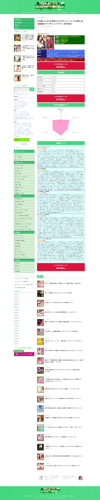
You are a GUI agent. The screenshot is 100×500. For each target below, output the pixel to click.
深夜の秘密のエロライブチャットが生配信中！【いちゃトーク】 (60, 436)
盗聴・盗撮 (31, 118)
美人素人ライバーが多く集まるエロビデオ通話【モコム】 (59, 302)
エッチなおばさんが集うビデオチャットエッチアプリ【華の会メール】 (62, 465)
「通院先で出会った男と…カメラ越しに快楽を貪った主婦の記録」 (28, 57)
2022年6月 (16, 341)
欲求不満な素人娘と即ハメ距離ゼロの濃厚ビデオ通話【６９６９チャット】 (63, 408)
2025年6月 (16, 307)
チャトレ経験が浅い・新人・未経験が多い (72, 55)
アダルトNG (29, 124)
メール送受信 (26, 114)
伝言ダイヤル (25, 115)
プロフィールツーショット (21, 257)
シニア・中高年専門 (28, 126)
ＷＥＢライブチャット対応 (20, 124)
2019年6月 (16, 343)
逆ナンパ (16, 120)
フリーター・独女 (67, 50)
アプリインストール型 (59, 55)
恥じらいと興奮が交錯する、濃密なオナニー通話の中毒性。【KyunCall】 (63, 283)
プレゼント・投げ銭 (18, 114)
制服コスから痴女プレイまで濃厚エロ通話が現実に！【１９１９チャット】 (63, 321)
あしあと (57, 52)
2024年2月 (16, 312)
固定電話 (18, 271)
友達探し (30, 131)
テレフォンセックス (63, 52)
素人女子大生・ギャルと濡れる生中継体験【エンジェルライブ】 (60, 312)
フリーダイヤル (27, 112)
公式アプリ (53, 56)
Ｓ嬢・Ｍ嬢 (17, 101)
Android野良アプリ (18, 123)
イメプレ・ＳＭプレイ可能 (21, 226)
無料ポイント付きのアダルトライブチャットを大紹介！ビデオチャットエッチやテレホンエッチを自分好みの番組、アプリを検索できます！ (50, 495)
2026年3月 (16, 297)
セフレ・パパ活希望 (18, 127)
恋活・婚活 (17, 133)
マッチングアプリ (25, 94)
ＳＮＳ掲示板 (17, 94)
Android (16, 97)
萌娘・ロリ (25, 106)
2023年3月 (16, 330)
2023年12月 (16, 317)
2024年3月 (16, 310)
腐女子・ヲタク (18, 106)
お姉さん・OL (50, 50)
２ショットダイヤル (26, 93)
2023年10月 (16, 320)
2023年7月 (16, 328)
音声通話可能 (74, 56)
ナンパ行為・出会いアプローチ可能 (21, 130)
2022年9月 (16, 338)
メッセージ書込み (70, 52)
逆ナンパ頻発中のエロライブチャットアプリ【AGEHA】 (59, 293)
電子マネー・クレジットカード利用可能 (64, 56)
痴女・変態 (25, 105)
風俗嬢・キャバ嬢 (18, 108)
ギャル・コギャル (18, 102)
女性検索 (16, 118)
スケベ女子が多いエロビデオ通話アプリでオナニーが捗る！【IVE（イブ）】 (64, 427)
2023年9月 (16, 322)
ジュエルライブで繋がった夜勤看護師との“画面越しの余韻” (28, 67)
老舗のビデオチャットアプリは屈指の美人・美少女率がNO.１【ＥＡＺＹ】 (63, 398)
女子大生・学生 (79, 50)
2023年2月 (16, 333)
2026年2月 (16, 299)
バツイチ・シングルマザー (58, 50)
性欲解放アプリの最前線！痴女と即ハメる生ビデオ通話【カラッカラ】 (62, 417)
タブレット (26, 97)
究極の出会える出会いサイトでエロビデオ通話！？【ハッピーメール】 (62, 389)
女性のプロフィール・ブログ (26, 117)
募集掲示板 (17, 117)
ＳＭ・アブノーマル (20, 221)
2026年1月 (16, 302)
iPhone (62, 43)
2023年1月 (16, 335)
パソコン (31, 97)
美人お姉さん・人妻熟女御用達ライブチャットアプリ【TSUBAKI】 (61, 331)
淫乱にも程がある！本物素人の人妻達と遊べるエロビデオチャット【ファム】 (64, 350)
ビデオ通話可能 (18, 131)
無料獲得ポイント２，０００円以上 (27, 133)
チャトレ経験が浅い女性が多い (22, 215)
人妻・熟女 (73, 50)
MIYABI (47, 34)
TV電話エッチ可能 (51, 55)
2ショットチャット (51, 52)
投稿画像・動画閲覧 (53, 53)
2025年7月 (16, 304)
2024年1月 (16, 315)
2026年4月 (16, 294)
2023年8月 (16, 325)
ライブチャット (64, 39)
